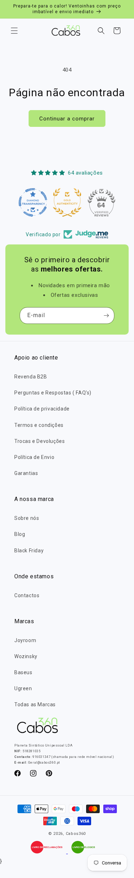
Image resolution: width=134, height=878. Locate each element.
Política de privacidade (42, 409)
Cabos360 (76, 833)
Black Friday (29, 550)
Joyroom (25, 640)
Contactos (26, 595)
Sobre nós (26, 518)
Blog (19, 534)
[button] (14, 30)
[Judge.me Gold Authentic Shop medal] (67, 202)
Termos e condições (39, 425)
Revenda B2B (30, 376)
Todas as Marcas (35, 704)
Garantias (26, 473)
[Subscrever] (106, 315)
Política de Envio (34, 457)
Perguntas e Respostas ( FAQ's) (52, 393)
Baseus (23, 672)
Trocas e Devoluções (39, 441)
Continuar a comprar (67, 118)
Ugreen (23, 688)
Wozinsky (26, 656)
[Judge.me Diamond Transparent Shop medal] (33, 202)
